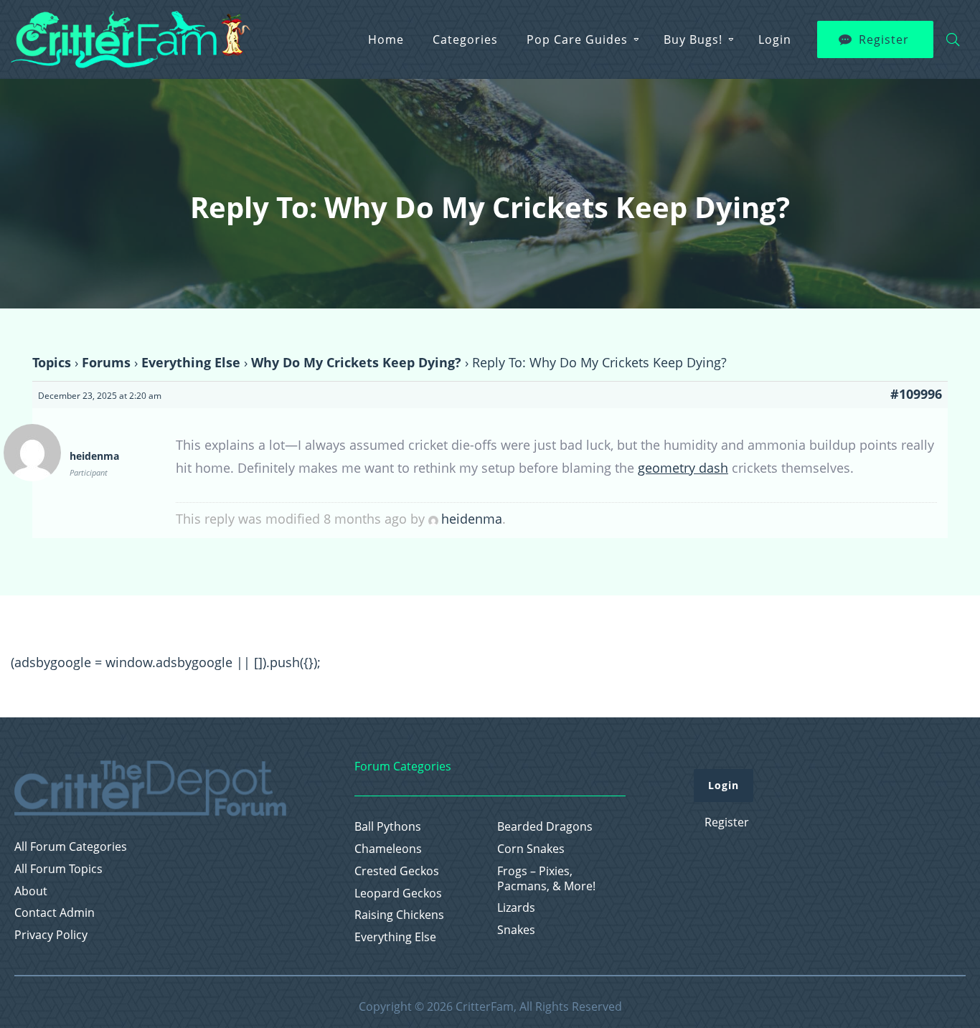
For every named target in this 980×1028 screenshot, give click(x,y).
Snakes (516, 930)
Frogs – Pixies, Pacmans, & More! (546, 879)
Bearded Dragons (545, 826)
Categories (465, 39)
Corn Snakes (531, 849)
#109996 (916, 393)
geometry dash (683, 467)
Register (884, 39)
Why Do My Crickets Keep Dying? (356, 362)
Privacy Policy (51, 935)
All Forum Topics (58, 869)
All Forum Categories (70, 846)
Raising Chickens (399, 915)
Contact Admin (54, 912)
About (30, 891)
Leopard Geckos (398, 893)
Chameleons (388, 849)
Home (386, 39)
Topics (51, 362)
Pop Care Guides (577, 39)
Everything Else (190, 362)
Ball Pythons (387, 826)
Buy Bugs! (693, 39)
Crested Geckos (396, 871)
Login (774, 39)
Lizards (516, 907)
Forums (106, 362)
